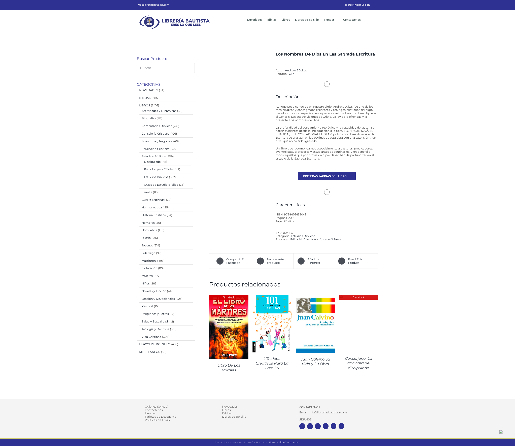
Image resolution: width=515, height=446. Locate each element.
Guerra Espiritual (153, 200)
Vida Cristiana (151, 337)
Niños (146, 283)
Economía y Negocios (157, 141)
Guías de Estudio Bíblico (161, 184)
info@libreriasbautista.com (153, 4)
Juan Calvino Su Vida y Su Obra (315, 361)
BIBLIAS (145, 98)
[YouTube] (326, 426)
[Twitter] (310, 426)
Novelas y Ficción (154, 291)
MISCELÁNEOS (149, 352)
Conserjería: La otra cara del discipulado (358, 363)
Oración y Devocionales (158, 299)
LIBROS (144, 105)
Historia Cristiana (154, 215)
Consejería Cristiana (156, 133)
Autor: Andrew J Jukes (325, 239)
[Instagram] (318, 426)
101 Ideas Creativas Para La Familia (272, 363)
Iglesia (146, 238)
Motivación (149, 268)
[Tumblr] (341, 426)
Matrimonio (150, 261)
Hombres (148, 223)
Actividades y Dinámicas (159, 111)
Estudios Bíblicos (303, 236)
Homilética (149, 230)
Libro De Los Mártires (228, 367)
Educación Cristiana (156, 149)
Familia (147, 192)
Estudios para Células (159, 169)
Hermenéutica (152, 207)
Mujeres (147, 276)
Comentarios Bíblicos (157, 126)
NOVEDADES (148, 90)
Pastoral (147, 306)
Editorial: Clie (299, 239)
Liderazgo (148, 253)
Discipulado (152, 162)
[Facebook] (302, 426)
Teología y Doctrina (155, 329)
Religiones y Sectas (155, 314)
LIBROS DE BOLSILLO (154, 344)
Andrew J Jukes (296, 70)
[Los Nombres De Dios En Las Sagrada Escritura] (239, 97)
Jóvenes (147, 245)
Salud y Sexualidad (155, 321)
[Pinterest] (333, 426)
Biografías (149, 118)
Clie (291, 74)
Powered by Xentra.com (284, 442)
